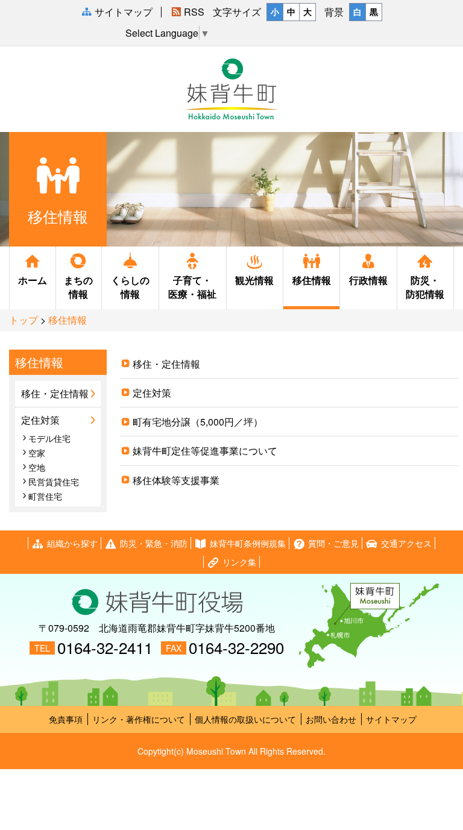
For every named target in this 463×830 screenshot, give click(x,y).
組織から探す (72, 543)
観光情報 (254, 280)
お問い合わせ (331, 719)
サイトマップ (391, 719)
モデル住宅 (49, 438)
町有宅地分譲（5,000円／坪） (198, 422)
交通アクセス (406, 543)
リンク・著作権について (138, 719)
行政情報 (368, 280)
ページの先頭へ (453, 801)
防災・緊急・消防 (153, 543)
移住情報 (311, 280)
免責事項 (66, 719)
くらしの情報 (130, 287)
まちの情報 (78, 287)
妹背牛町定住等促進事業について (205, 450)
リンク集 (239, 562)
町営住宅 (45, 496)
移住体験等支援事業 (176, 480)
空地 (36, 467)
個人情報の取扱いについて (245, 719)
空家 (36, 453)
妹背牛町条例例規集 (248, 543)
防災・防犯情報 (425, 287)
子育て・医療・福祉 (192, 287)
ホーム (32, 280)
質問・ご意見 (333, 543)
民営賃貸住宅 (53, 482)
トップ (23, 320)
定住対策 (152, 393)
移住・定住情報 (166, 364)
